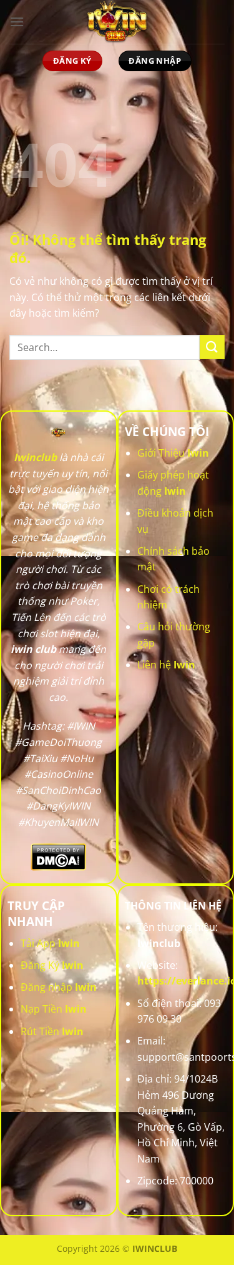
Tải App (50, 943)
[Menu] (16, 21)
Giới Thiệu (173, 453)
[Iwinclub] (117, 22)
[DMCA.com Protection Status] (58, 856)
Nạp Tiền (54, 1009)
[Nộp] (212, 347)
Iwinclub (35, 457)
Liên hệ (166, 665)
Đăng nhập (59, 987)
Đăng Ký (52, 965)
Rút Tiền (52, 1031)
